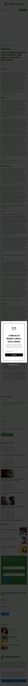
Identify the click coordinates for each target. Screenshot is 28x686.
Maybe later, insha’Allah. (14, 364)
